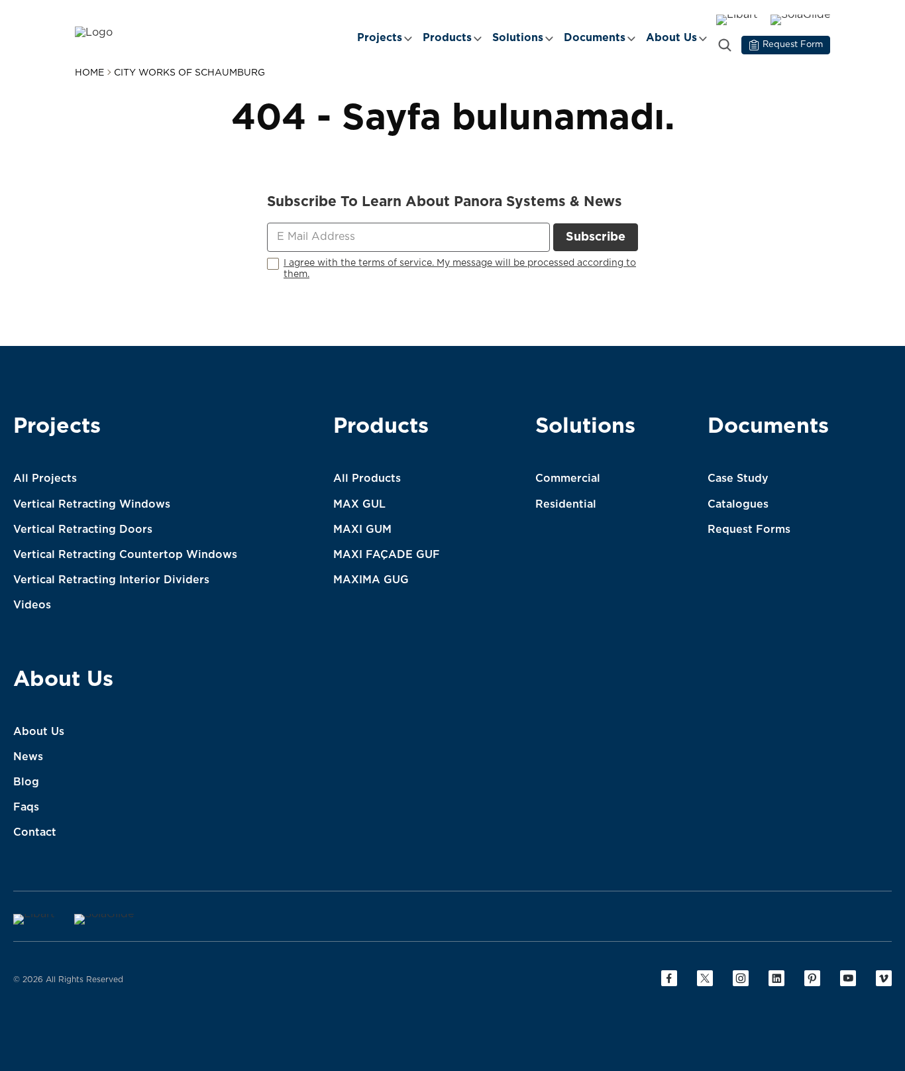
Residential (565, 504)
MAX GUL (359, 504)
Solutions (517, 37)
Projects (379, 37)
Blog (26, 782)
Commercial (567, 478)
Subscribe (595, 237)
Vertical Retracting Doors (82, 529)
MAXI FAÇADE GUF (386, 554)
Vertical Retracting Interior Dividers (111, 580)
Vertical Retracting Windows (91, 504)
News (28, 757)
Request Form (793, 44)
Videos (32, 605)
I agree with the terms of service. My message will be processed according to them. (460, 268)
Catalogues (738, 504)
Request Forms (749, 529)
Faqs (26, 807)
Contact (34, 832)
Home (89, 73)
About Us (671, 37)
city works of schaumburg (189, 73)
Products (447, 37)
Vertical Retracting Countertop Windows (125, 554)
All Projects (45, 478)
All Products (367, 478)
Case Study (738, 478)
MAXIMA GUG (371, 580)
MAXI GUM (362, 529)
